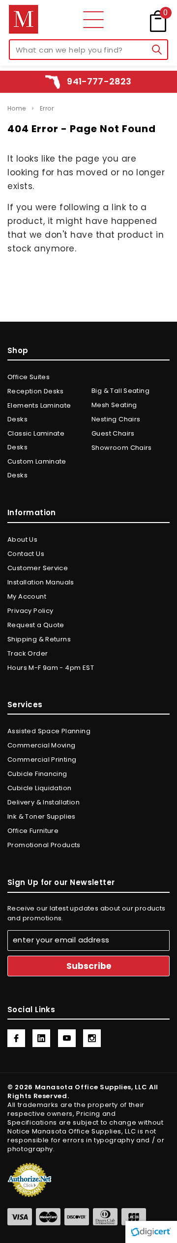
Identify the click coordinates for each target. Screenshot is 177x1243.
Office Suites (28, 377)
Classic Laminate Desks (35, 440)
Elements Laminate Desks (39, 412)
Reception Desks (35, 391)
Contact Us (25, 553)
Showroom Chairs (121, 447)
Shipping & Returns (39, 639)
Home (16, 108)
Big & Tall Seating (120, 390)
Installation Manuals (40, 582)
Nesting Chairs (115, 419)
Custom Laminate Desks (36, 468)
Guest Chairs (113, 433)
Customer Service (37, 568)
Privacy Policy (30, 610)
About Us (22, 539)
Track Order (27, 653)
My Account (26, 596)
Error (47, 108)
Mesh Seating (114, 405)
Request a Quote (35, 625)
